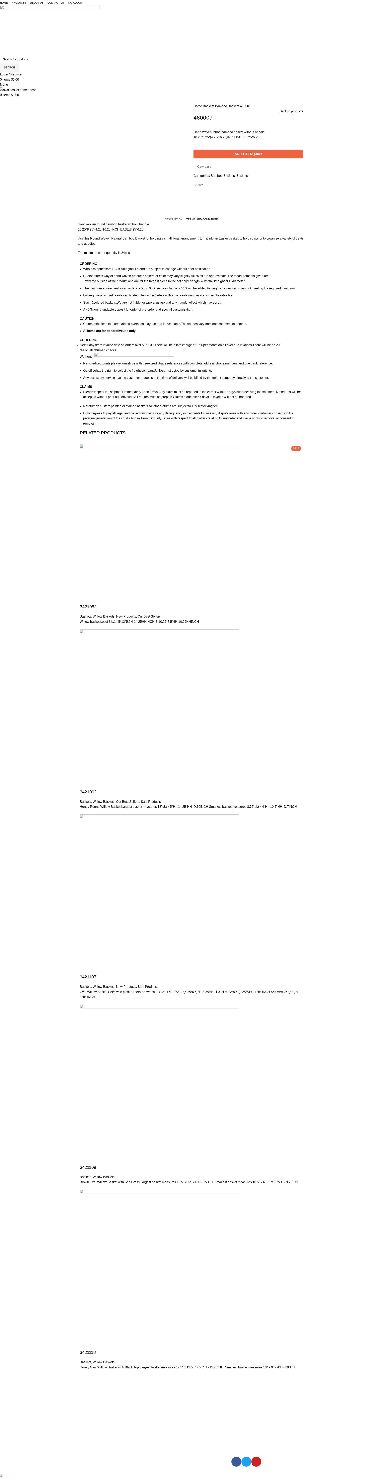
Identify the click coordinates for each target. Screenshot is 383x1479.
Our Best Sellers (149, 616)
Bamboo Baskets (227, 106)
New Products (126, 616)
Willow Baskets (104, 616)
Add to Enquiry (248, 154)
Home (198, 106)
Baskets (209, 106)
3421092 (88, 791)
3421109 (88, 1167)
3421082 (88, 606)
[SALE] (159, 709)
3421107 (88, 976)
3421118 (88, 1352)
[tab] (173, 219)
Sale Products (151, 801)
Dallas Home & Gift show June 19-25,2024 (113, 1410)
